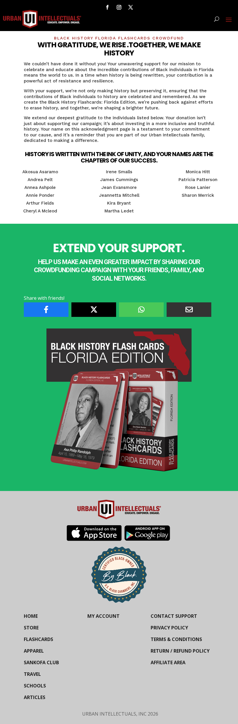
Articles (34, 697)
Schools (35, 686)
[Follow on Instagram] (119, 7)
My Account (103, 616)
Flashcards (38, 639)
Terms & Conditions (176, 639)
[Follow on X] (130, 7)
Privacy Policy (169, 627)
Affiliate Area (168, 662)
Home (31, 616)
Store (31, 627)
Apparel (34, 651)
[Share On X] (93, 309)
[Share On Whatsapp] (141, 309)
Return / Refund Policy (180, 651)
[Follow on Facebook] (107, 7)
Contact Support (174, 616)
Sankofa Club (41, 662)
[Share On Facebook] (46, 309)
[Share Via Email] (189, 309)
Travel (32, 674)
